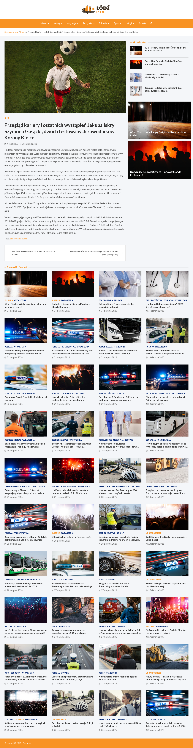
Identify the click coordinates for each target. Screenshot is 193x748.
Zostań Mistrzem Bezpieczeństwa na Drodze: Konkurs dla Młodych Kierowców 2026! (71, 446)
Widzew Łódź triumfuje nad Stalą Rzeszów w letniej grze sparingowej (94, 253)
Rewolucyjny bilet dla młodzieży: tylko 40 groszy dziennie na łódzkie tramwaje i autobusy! (167, 446)
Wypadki (31, 393)
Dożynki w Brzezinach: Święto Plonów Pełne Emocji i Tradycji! (166, 631)
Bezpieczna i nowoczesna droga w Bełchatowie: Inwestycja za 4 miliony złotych (165, 493)
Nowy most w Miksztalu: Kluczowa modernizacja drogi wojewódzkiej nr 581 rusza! (167, 679)
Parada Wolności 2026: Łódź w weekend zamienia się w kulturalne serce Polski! (26, 678)
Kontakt (142, 23)
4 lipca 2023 (12, 144)
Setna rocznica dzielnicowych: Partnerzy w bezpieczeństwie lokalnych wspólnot (73, 586)
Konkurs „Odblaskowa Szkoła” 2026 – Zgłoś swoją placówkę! (163, 89)
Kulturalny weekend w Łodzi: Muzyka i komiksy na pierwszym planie (25, 725)
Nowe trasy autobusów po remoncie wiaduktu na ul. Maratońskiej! (118, 352)
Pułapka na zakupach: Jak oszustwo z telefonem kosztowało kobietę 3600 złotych (165, 726)
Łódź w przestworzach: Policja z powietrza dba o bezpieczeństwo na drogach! (165, 353)
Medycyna (118, 440)
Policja (9, 347)
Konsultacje (105, 440)
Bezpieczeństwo (154, 300)
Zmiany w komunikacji (28, 580)
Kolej (101, 673)
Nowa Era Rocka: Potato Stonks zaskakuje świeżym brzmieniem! (68, 398)
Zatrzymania (178, 393)
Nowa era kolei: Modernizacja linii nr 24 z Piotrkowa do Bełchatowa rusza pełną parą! (119, 633)
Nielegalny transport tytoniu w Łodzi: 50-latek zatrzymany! (165, 398)
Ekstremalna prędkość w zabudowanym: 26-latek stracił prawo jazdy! (72, 678)
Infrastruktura (161, 487)
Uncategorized (153, 533)
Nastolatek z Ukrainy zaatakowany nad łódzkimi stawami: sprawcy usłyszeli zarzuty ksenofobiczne (72, 353)
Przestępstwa (68, 347)
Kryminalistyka (13, 487)
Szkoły (120, 533)
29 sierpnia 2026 (62, 404)
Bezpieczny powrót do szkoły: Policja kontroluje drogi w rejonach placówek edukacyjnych (119, 540)
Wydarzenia (20, 300)
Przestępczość (163, 393)
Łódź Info (26, 743)
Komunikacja (105, 347)
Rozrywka (87, 23)
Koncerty (57, 393)
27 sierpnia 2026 (62, 590)
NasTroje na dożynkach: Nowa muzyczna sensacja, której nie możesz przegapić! (26, 631)
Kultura (9, 300)
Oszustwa (151, 719)
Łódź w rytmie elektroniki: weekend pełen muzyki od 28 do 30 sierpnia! (70, 492)
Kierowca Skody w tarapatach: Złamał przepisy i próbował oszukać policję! (24, 352)
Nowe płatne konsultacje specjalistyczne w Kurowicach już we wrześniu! (118, 446)
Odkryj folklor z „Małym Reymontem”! (71, 537)
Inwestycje (64, 626)
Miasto (44, 23)
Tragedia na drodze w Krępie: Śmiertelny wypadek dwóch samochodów (114, 586)
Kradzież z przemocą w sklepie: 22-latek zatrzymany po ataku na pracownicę (26, 538)
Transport (119, 347)
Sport (116, 23)
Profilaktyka (106, 300)
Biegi (7, 673)
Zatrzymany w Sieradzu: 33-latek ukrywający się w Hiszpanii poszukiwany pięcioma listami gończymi (25, 493)
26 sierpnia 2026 (156, 683)
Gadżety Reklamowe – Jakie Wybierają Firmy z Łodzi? (33, 253)
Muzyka (67, 393)
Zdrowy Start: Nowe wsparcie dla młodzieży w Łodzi (161, 76)
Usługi (129, 23)
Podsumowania (68, 487)
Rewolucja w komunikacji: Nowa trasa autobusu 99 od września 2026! (24, 585)
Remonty (175, 487)
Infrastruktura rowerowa (113, 487)
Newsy (57, 23)
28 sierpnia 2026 (109, 497)
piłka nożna (15, 238)
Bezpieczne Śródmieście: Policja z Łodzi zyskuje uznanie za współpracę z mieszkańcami (119, 400)
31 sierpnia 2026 (15, 311)
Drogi (149, 487)
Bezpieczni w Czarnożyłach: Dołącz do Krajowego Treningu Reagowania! (25, 445)
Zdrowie (103, 23)
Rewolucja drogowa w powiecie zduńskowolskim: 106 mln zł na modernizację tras (68, 633)
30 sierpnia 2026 (156, 357)
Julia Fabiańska (29, 144)
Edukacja (169, 300)
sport (24, 238)
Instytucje (71, 23)
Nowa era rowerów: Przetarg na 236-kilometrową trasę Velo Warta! (118, 492)
